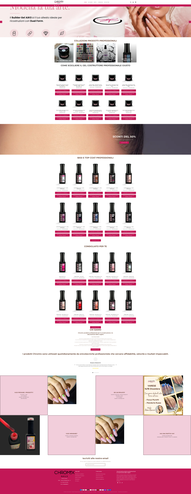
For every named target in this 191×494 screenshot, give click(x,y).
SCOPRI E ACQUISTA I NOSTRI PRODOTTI (119, 394)
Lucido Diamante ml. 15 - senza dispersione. (62, 188)
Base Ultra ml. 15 (62, 276)
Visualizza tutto (95, 240)
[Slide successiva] (190, 22)
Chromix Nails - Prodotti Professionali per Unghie (74, 491)
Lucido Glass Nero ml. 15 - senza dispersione (112, 188)
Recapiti (94, 491)
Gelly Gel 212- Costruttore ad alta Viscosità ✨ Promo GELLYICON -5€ (95, 111)
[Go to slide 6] (98, 372)
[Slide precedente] (1, 22)
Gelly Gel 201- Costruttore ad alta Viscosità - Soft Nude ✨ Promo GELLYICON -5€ (62, 85)
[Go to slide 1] (92, 372)
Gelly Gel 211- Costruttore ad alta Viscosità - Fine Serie (79, 111)
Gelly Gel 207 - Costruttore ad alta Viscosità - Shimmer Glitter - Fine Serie (112, 85)
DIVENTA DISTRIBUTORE (167, 435)
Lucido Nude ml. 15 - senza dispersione (129, 188)
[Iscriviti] (104, 464)
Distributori (77, 479)
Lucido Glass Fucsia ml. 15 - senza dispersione (62, 227)
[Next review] (116, 365)
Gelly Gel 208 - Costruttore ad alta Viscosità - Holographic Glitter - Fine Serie (128, 85)
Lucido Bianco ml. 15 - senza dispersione (79, 188)
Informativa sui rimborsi (101, 491)
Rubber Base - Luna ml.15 (79, 276)
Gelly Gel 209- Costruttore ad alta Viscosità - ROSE (62, 111)
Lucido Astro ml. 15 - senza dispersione (129, 227)
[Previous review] (75, 365)
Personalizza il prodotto (79, 475)
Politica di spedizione (100, 479)
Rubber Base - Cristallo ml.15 (128, 276)
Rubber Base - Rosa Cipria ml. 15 (62, 314)
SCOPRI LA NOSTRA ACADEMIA (71, 435)
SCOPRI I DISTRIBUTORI (24, 397)
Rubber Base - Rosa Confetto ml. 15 (95, 276)
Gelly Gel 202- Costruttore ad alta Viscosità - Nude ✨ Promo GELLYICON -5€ (79, 85)
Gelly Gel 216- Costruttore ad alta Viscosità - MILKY (129, 111)
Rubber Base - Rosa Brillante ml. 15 (112, 314)
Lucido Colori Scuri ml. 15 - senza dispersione (79, 227)
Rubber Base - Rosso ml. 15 (79, 314)
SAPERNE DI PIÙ (95, 349)
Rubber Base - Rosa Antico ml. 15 (112, 276)
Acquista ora (124, 142)
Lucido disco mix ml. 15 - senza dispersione (112, 227)
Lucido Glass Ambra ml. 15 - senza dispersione (95, 188)
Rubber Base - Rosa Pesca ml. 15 (95, 314)
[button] (95, 2)
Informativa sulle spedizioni (122, 491)
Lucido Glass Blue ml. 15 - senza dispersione (95, 227)
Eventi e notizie (78, 477)
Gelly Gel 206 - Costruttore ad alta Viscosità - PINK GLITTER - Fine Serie (95, 85)
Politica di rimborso (99, 477)
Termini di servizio (99, 475)
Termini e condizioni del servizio (111, 491)
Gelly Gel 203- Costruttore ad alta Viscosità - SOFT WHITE (112, 111)
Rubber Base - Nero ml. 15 (128, 314)
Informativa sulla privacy (88, 491)
